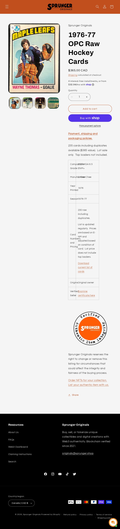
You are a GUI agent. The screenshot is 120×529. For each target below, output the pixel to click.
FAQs (11, 440)
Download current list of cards (85, 267)
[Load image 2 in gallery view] (27, 103)
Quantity (72, 90)
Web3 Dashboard (18, 447)
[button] (6, 6)
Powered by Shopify (50, 514)
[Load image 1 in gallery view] (14, 103)
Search (12, 461)
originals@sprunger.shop (78, 453)
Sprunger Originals (32, 514)
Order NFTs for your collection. (87, 380)
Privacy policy (86, 515)
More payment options (90, 126)
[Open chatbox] (113, 522)
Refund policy (70, 515)
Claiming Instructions (20, 454)
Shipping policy (105, 518)
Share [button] (75, 395)
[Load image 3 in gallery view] (40, 103)
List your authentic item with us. (88, 385)
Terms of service (104, 515)
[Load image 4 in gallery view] (53, 103)
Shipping (72, 75)
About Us (13, 432)
